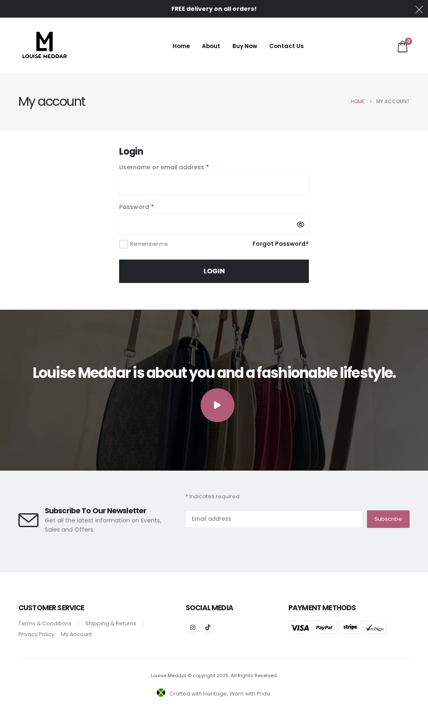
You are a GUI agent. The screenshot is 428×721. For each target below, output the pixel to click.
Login (214, 271)
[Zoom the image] (44, 36)
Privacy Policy (36, 634)
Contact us (286, 46)
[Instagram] (192, 627)
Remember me (149, 243)
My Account (76, 634)
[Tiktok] (207, 627)
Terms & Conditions (44, 623)
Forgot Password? (280, 243)
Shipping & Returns (110, 623)
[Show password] (300, 224)
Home (181, 46)
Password (150, 206)
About (211, 46)
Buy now (244, 46)
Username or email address (177, 167)
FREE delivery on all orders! (214, 9)
